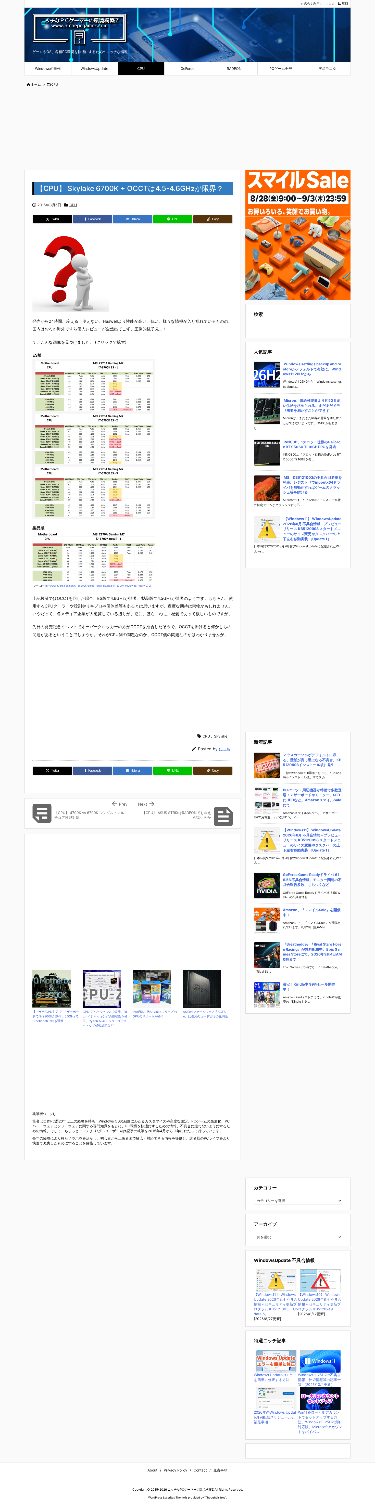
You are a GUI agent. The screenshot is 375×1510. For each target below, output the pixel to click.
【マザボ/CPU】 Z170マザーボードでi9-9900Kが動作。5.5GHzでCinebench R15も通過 (55, 1016)
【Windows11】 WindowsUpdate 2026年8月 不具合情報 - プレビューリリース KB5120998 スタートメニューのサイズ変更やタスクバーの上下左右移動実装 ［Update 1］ (312, 529)
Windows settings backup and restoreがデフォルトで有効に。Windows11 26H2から (312, 369)
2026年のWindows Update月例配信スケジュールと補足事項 (275, 1417)
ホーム (36, 84)
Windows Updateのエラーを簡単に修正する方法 (275, 1377)
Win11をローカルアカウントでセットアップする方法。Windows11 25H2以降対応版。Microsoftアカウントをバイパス (320, 1422)
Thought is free (215, 1497)
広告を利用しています (319, 4)
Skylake (220, 736)
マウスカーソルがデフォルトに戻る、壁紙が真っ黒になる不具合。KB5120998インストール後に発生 (312, 760)
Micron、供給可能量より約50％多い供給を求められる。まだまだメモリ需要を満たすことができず (311, 405)
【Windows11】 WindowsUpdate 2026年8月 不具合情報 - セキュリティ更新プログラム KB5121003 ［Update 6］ (276, 1304)
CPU (54, 84)
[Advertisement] (187, 129)
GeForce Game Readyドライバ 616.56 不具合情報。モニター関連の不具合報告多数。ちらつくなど (312, 879)
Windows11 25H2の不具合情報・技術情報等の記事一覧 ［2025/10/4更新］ (319, 1380)
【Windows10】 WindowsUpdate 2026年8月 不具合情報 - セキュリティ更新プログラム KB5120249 (319, 1301)
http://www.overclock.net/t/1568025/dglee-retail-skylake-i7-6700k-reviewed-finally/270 (96, 585)
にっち (224, 748)
